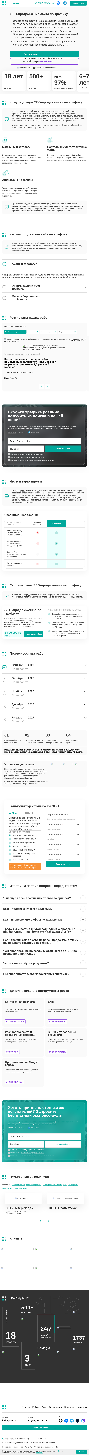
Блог (44, 1407)
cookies (58, 1451)
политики (39, 1453)
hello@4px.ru (9, 1420)
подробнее (9, 378)
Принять (82, 1452)
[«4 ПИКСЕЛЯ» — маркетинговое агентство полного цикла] (4, 3)
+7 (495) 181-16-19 (37, 1421)
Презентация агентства (41, 1427)
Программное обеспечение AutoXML (17, 1447)
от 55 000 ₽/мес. (57, 1021)
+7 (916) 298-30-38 (44, 3)
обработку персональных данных (32, 454)
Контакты (82, 1407)
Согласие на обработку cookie (46, 1447)
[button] (13, 3)
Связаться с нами (78, 3)
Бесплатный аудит (63, 1144)
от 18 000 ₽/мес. (14, 1082)
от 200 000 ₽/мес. (15, 1021)
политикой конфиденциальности (32, 457)
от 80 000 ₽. (12, 1052)
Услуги (26, 1407)
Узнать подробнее (34, 634)
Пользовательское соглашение (42, 1443)
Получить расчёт (63, 449)
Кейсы (35, 1407)
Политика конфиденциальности (15, 1443)
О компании (55, 1407)
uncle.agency (76, 340)
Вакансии (69, 1407)
